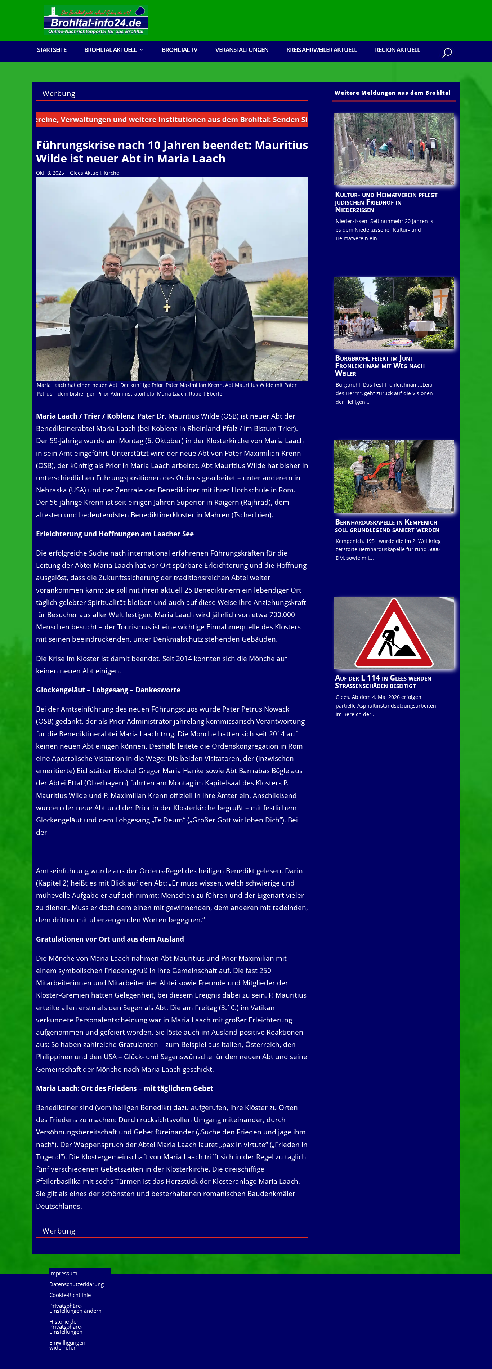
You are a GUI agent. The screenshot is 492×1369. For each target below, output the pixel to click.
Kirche (111, 172)
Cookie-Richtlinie (70, 1295)
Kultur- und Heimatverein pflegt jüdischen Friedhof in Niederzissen (386, 201)
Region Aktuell (397, 50)
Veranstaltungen (241, 50)
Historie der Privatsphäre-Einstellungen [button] (65, 1327)
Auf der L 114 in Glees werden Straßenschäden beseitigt (383, 681)
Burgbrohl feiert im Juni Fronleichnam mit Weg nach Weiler (380, 365)
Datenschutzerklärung (76, 1284)
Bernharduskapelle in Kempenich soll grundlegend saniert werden (387, 525)
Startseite (51, 50)
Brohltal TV (179, 50)
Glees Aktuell (85, 172)
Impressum (63, 1274)
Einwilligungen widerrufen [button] (67, 1345)
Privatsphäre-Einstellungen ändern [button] (75, 1308)
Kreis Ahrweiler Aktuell (321, 50)
